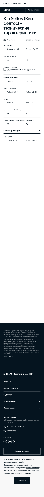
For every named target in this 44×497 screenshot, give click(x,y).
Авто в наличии (11, 388)
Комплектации (34, 10)
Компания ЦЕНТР (18, 3)
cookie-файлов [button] (32, 468)
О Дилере (8, 395)
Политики (27, 473)
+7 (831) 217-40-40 (15, 426)
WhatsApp (11, 431)
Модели (7, 381)
